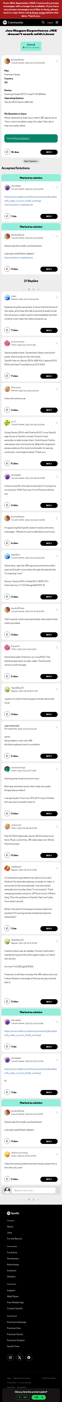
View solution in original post (18, 204)
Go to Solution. (21, 138)
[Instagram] (10, 1357)
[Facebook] (28, 1357)
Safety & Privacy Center (21, 1378)
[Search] (43, 22)
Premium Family (15, 1334)
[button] (57, 61)
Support (11, 1290)
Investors (11, 1270)
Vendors (11, 1276)
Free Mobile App (15, 1302)
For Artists (12, 1252)
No (25, 1397)
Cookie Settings (25, 1383)
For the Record (14, 1238)
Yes (36, 1397)
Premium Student (16, 1340)
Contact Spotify (15, 1308)
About (10, 1226)
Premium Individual (16, 1322)
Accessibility (21, 1387)
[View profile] (7, 60)
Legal (9, 1378)
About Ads (11, 1387)
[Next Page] (38, 289)
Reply (49, 152)
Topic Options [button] (30, 161)
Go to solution (32, 47)
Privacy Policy (11, 1383)
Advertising (13, 1264)
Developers (13, 1258)
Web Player (13, 1296)
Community (15, 22)
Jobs (9, 1232)
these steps (38, 12)
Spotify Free (13, 1346)
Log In (50, 22)
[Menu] (57, 22)
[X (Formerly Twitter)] (19, 1357)
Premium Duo (14, 1328)
